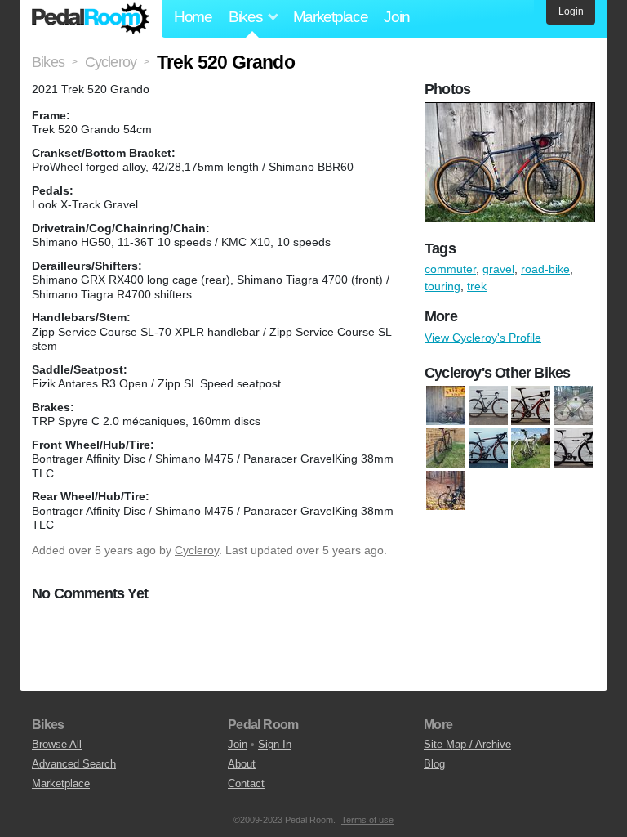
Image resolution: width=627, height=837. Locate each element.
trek (477, 286)
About (242, 764)
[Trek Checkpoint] (446, 490)
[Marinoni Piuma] (446, 405)
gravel (498, 268)
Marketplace (330, 16)
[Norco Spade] (446, 447)
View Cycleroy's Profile (483, 337)
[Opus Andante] (530, 447)
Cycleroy (197, 550)
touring (442, 286)
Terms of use (367, 820)
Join (396, 16)
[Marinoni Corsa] (573, 405)
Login (571, 11)
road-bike (545, 268)
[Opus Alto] (488, 447)
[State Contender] (573, 447)
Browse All (57, 744)
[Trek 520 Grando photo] (512, 110)
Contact (246, 783)
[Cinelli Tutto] (488, 405)
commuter (450, 268)
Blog (434, 764)
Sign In (274, 744)
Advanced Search (74, 764)
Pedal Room (90, 18)
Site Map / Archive (467, 744)
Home (193, 16)
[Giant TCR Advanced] (530, 405)
